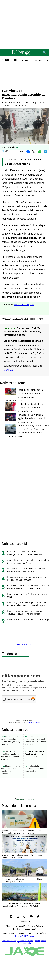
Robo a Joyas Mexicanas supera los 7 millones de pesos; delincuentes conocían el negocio (27, 604)
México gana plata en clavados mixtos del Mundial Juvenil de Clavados (10, 770)
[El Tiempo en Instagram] (20, 917)
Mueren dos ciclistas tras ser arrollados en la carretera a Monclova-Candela (26, 570)
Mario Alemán (8, 147)
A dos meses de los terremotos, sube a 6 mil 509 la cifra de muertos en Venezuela (35, 740)
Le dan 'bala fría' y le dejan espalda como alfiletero (30, 406)
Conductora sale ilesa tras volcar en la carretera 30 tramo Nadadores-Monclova (28, 561)
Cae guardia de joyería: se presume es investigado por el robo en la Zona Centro (25, 553)
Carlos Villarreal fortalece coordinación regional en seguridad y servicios (10, 740)
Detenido (31, 318)
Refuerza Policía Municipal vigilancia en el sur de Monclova (33, 416)
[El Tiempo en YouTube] (33, 917)
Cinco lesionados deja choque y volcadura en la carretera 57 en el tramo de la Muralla (28, 587)
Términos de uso (9, 940)
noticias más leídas (24, 644)
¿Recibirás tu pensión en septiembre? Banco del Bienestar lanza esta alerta (21, 831)
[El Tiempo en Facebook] (13, 917)
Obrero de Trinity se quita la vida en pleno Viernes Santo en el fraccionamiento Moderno (33, 429)
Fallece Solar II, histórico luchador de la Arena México (34, 768)
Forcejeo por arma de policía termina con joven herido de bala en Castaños (27, 578)
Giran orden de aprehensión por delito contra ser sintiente (22, 856)
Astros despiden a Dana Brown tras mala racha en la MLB (34, 754)
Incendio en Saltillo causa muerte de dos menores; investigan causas (22, 331)
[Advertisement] (24, 24)
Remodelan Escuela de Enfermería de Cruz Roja (28, 619)
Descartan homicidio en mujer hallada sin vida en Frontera (22, 880)
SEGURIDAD (9, 60)
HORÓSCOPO (21, 799)
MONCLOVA (6, 318)
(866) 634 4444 (21, 936)
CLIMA (31, 799)
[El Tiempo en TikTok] (26, 917)
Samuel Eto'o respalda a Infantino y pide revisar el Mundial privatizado (10, 755)
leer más (8, 369)
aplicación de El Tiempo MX (24, 305)
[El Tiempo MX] (21, 54)
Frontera (39, 318)
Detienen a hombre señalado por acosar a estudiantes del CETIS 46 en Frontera (25, 612)
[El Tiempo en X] (38, 917)
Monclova (38, 60)
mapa (32, 936)
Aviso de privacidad (25, 940)
